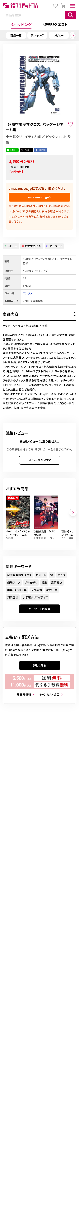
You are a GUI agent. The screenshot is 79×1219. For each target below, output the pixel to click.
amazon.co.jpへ (39, 197)
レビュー (58, 35)
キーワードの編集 (39, 609)
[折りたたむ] (74, 314)
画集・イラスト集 (17, 590)
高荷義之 (56, 582)
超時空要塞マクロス (19, 575)
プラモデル (31, 582)
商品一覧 (16, 35)
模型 (44, 582)
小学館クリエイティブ (35, 597)
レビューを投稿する (39, 460)
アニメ (61, 575)
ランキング (37, 35)
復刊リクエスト (55, 24)
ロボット (41, 575)
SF (51, 575)
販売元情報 (24, 694)
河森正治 (12, 597)
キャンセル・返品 (49, 694)
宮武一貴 (51, 590)
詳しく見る (39, 665)
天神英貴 (36, 590)
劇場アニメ (14, 582)
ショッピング (21, 24)
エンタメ (27, 293)
